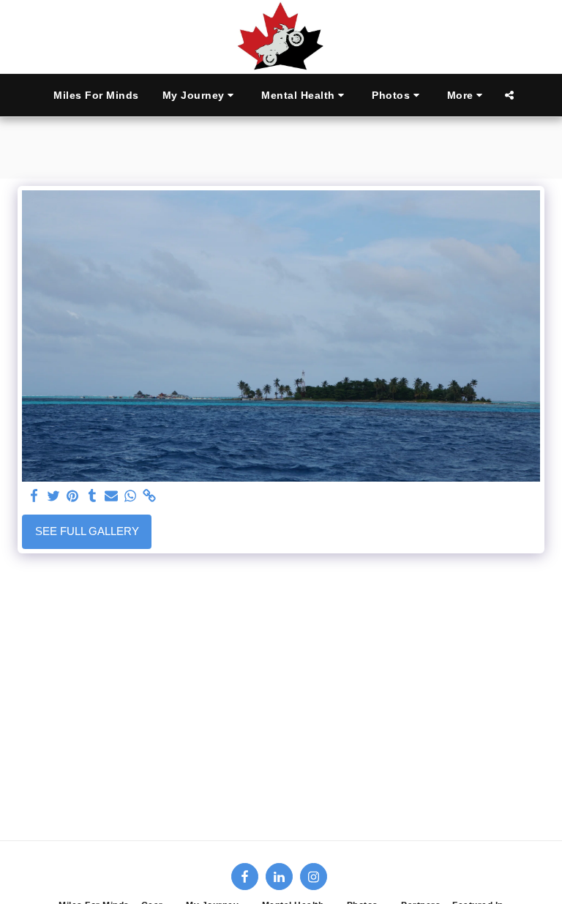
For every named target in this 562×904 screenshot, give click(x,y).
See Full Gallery (87, 531)
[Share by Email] (112, 496)
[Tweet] (54, 496)
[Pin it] (73, 496)
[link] (150, 496)
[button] (200, 95)
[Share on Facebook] (35, 496)
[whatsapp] (131, 496)
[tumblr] (92, 496)
